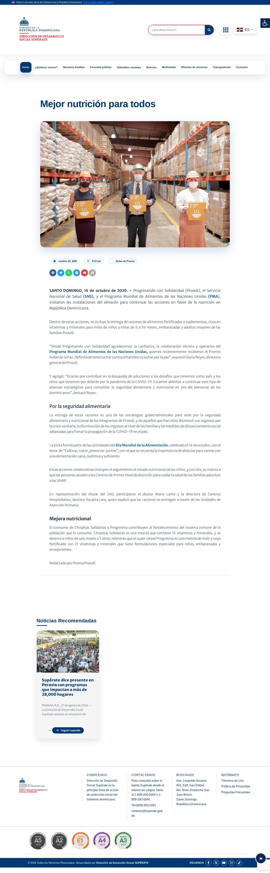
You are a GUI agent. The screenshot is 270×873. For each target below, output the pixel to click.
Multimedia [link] (169, 67)
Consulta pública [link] (100, 67)
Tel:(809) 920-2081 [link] (144, 805)
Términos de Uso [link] (232, 780)
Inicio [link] (25, 67)
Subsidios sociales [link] (129, 67)
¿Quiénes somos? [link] (46, 67)
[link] (265, 23)
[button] (226, 30)
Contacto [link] (242, 67)
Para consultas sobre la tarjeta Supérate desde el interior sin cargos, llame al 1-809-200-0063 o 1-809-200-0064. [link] (148, 790)
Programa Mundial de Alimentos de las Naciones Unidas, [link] (98, 352)
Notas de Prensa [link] (125, 261)
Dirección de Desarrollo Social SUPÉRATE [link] (122, 862)
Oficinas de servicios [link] (194, 67)
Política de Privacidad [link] (235, 786)
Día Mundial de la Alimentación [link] (142, 445)
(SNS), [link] (88, 296)
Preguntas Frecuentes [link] (235, 792)
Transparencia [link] (222, 67)
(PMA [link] (213, 296)
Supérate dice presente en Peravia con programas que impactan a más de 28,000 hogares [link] (68, 687)
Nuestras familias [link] (74, 67)
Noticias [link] (151, 67)
